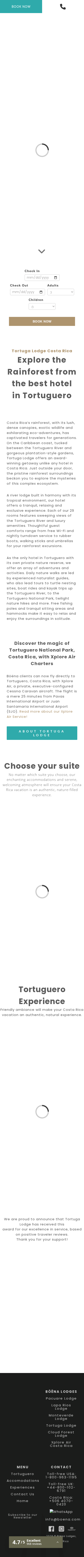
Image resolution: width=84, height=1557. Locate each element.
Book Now (42, 321)
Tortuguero (22, 1473)
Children (36, 300)
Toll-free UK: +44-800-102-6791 (61, 1487)
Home (23, 1500)
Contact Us (22, 1494)
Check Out (19, 285)
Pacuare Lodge (61, 1398)
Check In (32, 271)
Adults (53, 285)
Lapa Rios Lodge (61, 1407)
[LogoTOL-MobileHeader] (42, 15)
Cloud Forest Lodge (61, 1434)
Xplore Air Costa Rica (61, 1444)
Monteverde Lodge (61, 1417)
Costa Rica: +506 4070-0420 (61, 1501)
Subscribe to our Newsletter (22, 1516)
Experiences (22, 1487)
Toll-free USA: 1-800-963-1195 (61, 1475)
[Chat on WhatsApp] (61, 1511)
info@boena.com (63, 1519)
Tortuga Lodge (61, 1425)
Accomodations (23, 1480)
